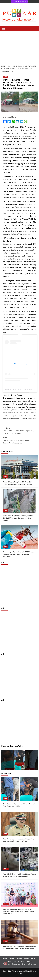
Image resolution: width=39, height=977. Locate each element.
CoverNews (30, 971)
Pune (5, 798)
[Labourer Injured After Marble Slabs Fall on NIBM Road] (19, 760)
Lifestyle (8, 961)
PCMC (5, 77)
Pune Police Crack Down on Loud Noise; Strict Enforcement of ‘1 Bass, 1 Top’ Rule (18, 840)
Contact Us (16, 964)
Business (6, 904)
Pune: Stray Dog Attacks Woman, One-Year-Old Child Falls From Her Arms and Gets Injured (18, 518)
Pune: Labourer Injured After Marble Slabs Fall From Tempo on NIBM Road (19, 805)
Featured (16, 961)
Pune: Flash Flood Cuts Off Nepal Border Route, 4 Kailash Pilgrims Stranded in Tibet (19, 875)
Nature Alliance (26, 961)
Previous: (18, 431)
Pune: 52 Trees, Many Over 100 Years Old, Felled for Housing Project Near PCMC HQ (17, 483)
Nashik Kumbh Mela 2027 (19, 1)
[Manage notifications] (5, 963)
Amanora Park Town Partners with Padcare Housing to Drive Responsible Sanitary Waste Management (18, 911)
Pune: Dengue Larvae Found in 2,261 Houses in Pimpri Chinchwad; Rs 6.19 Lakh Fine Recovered (19, 554)
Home (4, 959)
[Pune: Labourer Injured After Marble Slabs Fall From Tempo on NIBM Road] (19, 789)
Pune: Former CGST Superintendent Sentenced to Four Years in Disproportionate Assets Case (19, 947)
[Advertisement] (19, 47)
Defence (19, 959)
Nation (6, 869)
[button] (3, 28)
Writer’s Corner (29, 959)
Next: (17, 440)
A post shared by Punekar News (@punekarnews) (21, 389)
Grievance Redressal (29, 964)
